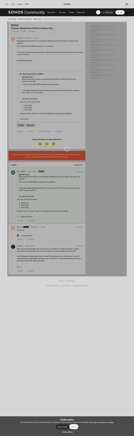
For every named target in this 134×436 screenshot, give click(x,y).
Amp (30, 107)
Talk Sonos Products (25, 19)
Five (30, 110)
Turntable (21, 125)
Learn (13, 4)
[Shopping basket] (126, 4)
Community (12, 19)
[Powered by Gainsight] (67, 281)
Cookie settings (66, 285)
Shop (6, 4)
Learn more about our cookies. (103, 422)
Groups (71, 12)
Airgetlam (20, 246)
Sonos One (30, 125)
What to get (37, 19)
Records (19, 38)
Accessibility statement (80, 285)
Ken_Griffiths (21, 171)
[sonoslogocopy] (67, 4)
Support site (81, 12)
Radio (27, 4)
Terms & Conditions (52, 285)
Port (30, 105)
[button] (108, 12)
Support (20, 4)
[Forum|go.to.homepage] (26, 12)
